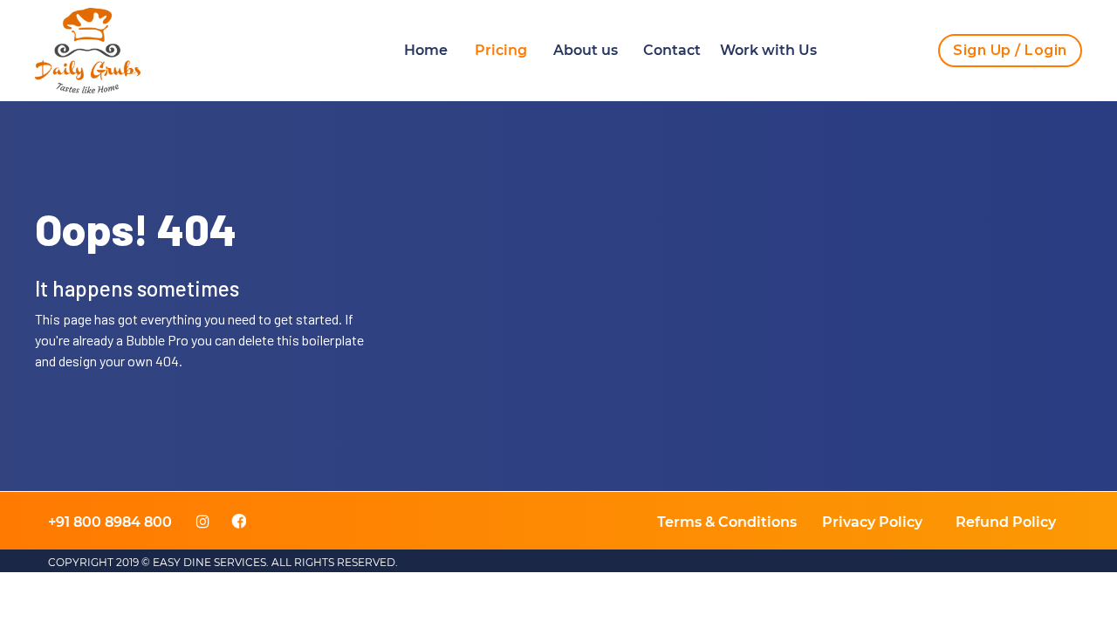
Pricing (501, 50)
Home (426, 50)
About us (585, 50)
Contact (672, 50)
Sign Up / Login (1010, 50)
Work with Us (768, 50)
